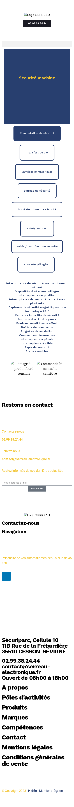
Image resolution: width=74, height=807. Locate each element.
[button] (37, 44)
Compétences (22, 727)
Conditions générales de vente (33, 760)
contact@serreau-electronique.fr (26, 459)
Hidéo (32, 791)
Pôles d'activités (26, 697)
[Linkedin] (6, 576)
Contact (14, 737)
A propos (15, 687)
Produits (14, 707)
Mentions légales (27, 747)
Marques (15, 717)
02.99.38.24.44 (12, 439)
